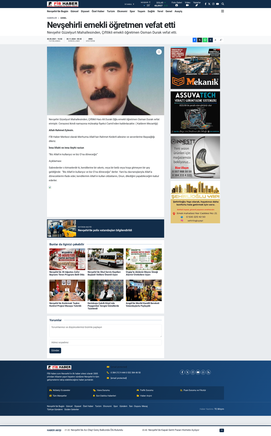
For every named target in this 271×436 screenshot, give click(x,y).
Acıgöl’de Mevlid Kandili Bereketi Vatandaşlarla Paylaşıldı (142, 304)
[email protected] (119, 367)
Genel (169, 11)
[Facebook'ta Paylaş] (195, 40)
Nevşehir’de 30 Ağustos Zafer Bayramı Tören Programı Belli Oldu (66, 273)
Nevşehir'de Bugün (57, 11)
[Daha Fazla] (210, 40)
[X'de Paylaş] (199, 40)
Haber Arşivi (146, 395)
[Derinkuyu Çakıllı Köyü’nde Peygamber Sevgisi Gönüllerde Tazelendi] (106, 290)
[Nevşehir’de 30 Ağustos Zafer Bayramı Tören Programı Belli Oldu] (67, 259)
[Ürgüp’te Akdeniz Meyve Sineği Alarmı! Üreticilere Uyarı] (144, 259)
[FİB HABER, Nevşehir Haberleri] (62, 4)
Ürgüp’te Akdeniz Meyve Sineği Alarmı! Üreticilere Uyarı (142, 273)
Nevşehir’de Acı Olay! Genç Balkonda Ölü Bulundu (97, 430)
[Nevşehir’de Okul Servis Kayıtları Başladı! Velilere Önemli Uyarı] (106, 259)
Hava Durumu (103, 390)
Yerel (160, 11)
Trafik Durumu (146, 390)
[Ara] (223, 4)
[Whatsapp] (203, 372)
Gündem (123, 406)
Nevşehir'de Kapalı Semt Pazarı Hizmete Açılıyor (173, 430)
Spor (132, 11)
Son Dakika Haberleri (106, 395)
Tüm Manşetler (60, 395)
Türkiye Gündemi (55, 409)
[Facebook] (182, 372)
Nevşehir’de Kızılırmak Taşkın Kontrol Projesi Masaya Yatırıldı (65, 304)
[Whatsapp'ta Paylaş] (205, 40)
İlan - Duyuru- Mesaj (138, 406)
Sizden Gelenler (71, 409)
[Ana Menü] (222, 11)
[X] (187, 372)
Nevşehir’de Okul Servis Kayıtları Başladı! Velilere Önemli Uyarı (104, 273)
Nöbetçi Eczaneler (61, 390)
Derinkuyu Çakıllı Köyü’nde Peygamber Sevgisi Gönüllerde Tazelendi (103, 306)
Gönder (55, 350)
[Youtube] (198, 372)
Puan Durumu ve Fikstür (195, 390)
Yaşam (141, 11)
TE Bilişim (219, 409)
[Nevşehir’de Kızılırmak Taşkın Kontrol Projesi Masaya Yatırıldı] (67, 290)
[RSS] (208, 372)
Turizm (111, 11)
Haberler (52, 18)
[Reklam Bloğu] (195, 67)
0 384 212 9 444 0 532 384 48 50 (126, 372)
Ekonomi (122, 11)
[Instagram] (192, 372)
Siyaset (85, 11)
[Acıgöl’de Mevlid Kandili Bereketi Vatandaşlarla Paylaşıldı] (144, 290)
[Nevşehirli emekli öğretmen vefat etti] (105, 81)
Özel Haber (98, 11)
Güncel (74, 11)
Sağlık (151, 11)
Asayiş (178, 11)
